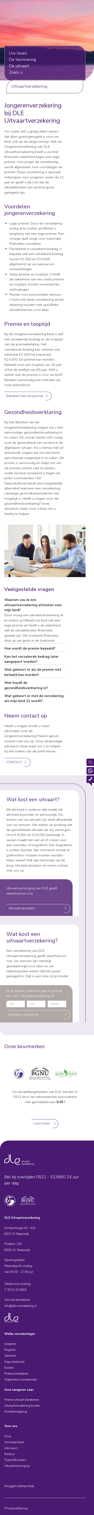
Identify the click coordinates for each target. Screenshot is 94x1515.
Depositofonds (14, 1362)
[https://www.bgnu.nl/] (40, 1073)
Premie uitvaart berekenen (21, 1400)
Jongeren (10, 1344)
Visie (7, 1436)
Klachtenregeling (15, 1412)
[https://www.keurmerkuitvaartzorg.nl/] (19, 1073)
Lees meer (42, 1123)
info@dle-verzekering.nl (20, 1306)
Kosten (9, 1368)
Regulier (10, 1350)
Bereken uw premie (23, 1014)
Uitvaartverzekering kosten (22, 1406)
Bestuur (9, 1454)
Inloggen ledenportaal (19, 1486)
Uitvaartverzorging (16, 1466)
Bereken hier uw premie (24, 396)
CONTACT (14, 762)
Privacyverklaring (16, 1508)
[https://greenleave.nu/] (66, 1073)
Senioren (10, 1356)
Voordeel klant (14, 1442)
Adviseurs (11, 1448)
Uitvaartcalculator (21, 908)
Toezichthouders (15, 1460)
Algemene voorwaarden (20, 1380)
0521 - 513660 (50, 1177)
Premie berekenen (16, 1374)
